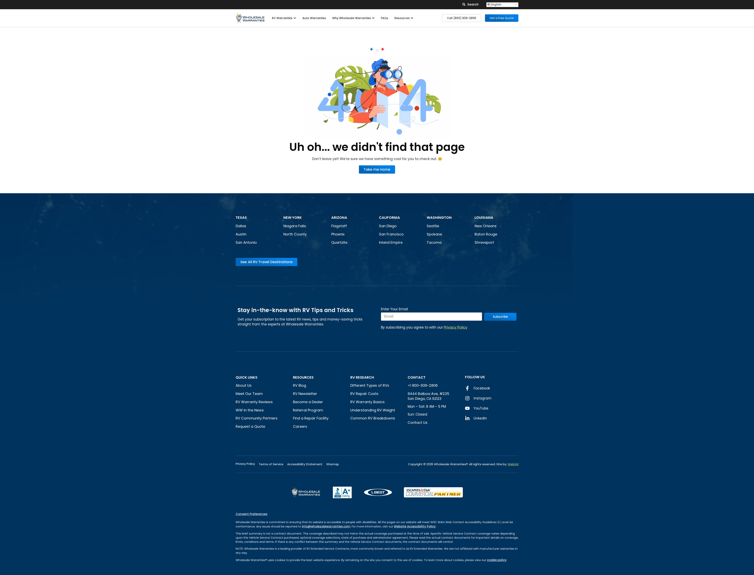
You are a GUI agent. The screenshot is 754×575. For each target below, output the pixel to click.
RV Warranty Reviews (254, 401)
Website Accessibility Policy (415, 526)
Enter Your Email (394, 309)
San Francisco (391, 234)
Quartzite (339, 242)
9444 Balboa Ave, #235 (428, 393)
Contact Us (417, 422)
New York (293, 217)
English (496, 4)
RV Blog (299, 385)
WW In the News (250, 410)
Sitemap (332, 464)
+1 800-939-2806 (423, 385)
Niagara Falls (295, 225)
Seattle (433, 225)
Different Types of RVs (369, 385)
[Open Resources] (412, 18)
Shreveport (484, 242)
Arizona (339, 217)
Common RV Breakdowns (372, 418)
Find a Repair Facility (311, 418)
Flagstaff (339, 225)
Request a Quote (250, 426)
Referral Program (308, 410)
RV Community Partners (256, 418)
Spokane (434, 234)
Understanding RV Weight (372, 410)
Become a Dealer (308, 401)
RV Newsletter (305, 393)
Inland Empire (391, 242)
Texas (241, 217)
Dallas (241, 225)
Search (473, 4)
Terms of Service (271, 464)
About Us (244, 385)
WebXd (513, 464)
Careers (300, 426)
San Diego (388, 225)
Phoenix (338, 234)
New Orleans (486, 225)
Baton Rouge (486, 234)
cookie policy (497, 560)
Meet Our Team (249, 393)
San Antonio (246, 242)
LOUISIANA (484, 217)
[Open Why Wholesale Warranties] (373, 18)
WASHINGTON (439, 217)
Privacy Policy (455, 327)
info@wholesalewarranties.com (326, 526)
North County (295, 234)
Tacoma (434, 242)
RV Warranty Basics (367, 401)
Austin (241, 234)
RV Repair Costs (364, 393)
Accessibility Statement (304, 464)
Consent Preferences (251, 514)
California (389, 217)
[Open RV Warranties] (294, 18)
